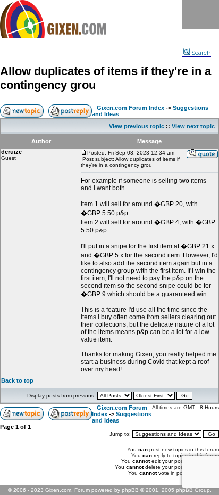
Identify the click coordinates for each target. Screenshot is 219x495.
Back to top (17, 380)
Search (201, 52)
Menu (200, 14)
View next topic (193, 126)
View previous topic (136, 126)
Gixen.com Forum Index (130, 107)
